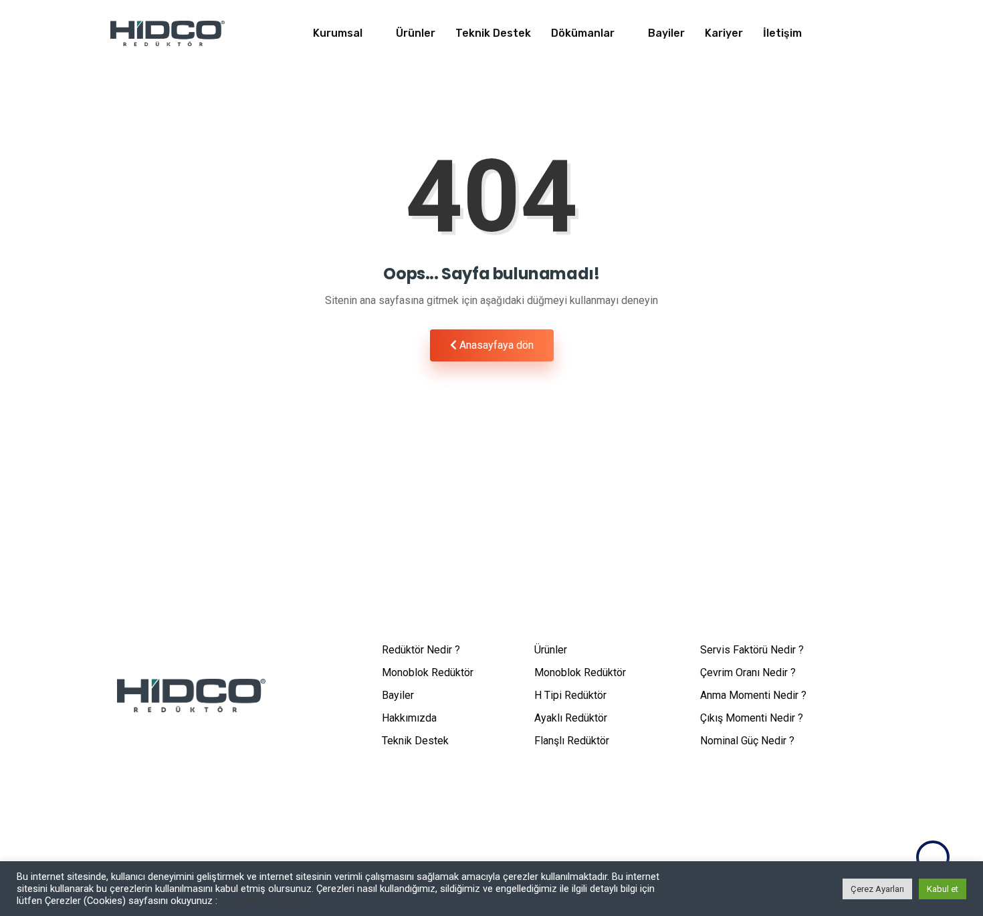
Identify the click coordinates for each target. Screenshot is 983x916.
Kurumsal (337, 33)
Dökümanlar (583, 33)
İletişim (782, 33)
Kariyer (724, 33)
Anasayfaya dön (495, 345)
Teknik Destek (493, 33)
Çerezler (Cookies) (260, 901)
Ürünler (415, 33)
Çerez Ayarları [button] (877, 889)
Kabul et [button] (942, 889)
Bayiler (666, 33)
